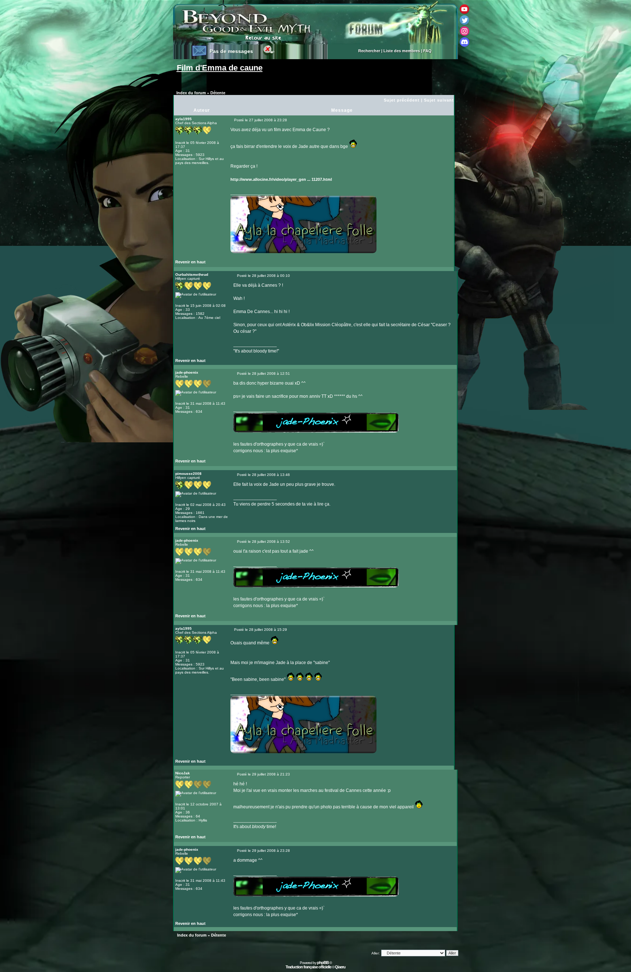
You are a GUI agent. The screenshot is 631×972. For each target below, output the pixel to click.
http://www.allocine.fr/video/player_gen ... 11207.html (281, 179)
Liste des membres (401, 51)
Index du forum (191, 93)
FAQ (427, 51)
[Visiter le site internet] (244, 264)
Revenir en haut (190, 262)
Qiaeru (340, 967)
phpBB (323, 962)
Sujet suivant (439, 100)
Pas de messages (231, 51)
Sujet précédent (402, 100)
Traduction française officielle (308, 967)
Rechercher (369, 51)
